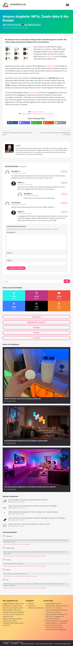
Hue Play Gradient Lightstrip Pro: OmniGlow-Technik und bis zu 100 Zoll (29, 487)
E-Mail (9, 260)
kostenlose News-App (10, 623)
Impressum (32, 606)
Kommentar (11, 232)
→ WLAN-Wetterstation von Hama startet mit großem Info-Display (20, 576)
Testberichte (36, 317)
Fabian (26, 25)
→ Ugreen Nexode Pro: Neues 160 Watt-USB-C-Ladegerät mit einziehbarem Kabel (24, 556)
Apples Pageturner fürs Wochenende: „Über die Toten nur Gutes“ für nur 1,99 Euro (57, 606)
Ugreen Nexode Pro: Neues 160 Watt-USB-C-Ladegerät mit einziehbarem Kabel (56, 616)
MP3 (44, 114)
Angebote (29, 114)
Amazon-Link (49, 56)
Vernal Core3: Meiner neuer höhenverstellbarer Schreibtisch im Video (29, 524)
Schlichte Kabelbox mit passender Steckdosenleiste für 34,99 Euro (28, 500)
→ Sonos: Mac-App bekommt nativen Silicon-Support (16, 544)
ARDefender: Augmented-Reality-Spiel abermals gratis (17, 133)
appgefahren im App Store (36, 322)
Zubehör (41, 112)
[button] (12, 122)
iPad (37, 112)
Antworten (64, 171)
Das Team (36, 338)
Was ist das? (25, 28)
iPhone (33, 112)
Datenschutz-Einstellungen (62, 644)
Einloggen (36, 327)
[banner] (14, 5)
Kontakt (36, 333)
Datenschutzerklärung (35, 608)
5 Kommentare (35, 25)
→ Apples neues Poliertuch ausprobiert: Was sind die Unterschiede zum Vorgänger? (24, 566)
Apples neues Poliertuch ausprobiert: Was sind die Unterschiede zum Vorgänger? (33, 506)
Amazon (23, 114)
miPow (41, 114)
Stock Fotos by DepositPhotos (44, 644)
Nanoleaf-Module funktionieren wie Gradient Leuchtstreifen (26, 441)
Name (9, 253)
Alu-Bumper (50, 114)
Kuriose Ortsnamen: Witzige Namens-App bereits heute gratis (55, 133)
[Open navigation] (67, 5)
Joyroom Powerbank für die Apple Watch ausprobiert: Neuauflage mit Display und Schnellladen (37, 518)
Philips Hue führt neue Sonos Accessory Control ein (22, 399)
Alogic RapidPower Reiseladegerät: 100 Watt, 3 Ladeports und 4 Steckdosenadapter (33, 512)
